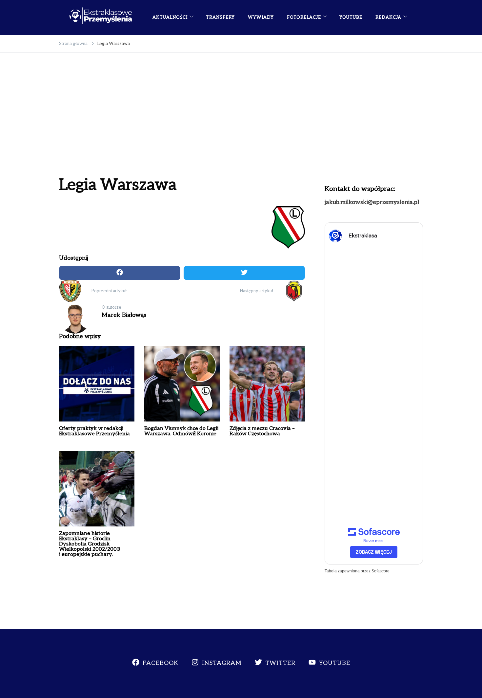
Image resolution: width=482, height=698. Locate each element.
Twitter (280, 663)
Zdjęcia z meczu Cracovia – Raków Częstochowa (262, 431)
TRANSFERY (220, 17)
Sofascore (381, 571)
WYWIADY (261, 17)
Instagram (222, 663)
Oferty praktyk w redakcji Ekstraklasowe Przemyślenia (94, 431)
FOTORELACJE (304, 17)
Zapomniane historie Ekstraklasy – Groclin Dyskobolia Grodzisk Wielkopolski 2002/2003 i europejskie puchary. (89, 544)
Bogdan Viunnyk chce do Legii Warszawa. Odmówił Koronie (181, 431)
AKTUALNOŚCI (170, 17)
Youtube (334, 663)
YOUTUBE (350, 17)
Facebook (160, 663)
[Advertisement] (241, 122)
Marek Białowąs (124, 315)
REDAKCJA (388, 17)
